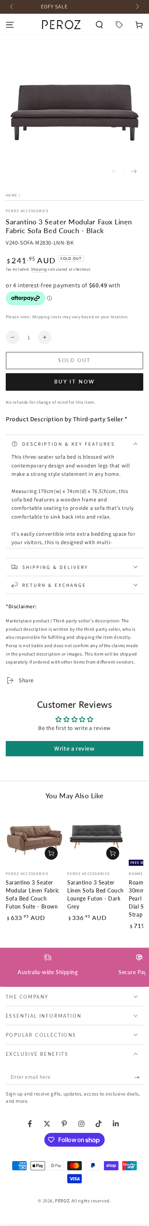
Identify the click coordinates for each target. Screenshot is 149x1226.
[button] (99, 24)
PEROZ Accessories (27, 210)
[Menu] (10, 24)
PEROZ (62, 1200)
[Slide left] (12, 7)
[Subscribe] (138, 1077)
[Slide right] (136, 7)
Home (11, 195)
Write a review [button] (74, 748)
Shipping (39, 269)
